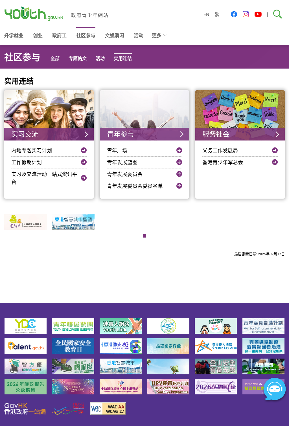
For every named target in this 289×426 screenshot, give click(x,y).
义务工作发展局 (220, 150)
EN (206, 14)
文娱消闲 (114, 35)
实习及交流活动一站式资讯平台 (44, 178)
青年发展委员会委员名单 (135, 186)
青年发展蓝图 (122, 162)
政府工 (59, 35)
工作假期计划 (26, 162)
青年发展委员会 (125, 174)
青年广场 (117, 150)
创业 (38, 35)
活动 (138, 35)
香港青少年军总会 (222, 162)
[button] (234, 14)
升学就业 (13, 35)
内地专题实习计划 (31, 150)
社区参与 (85, 35)
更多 (156, 35)
